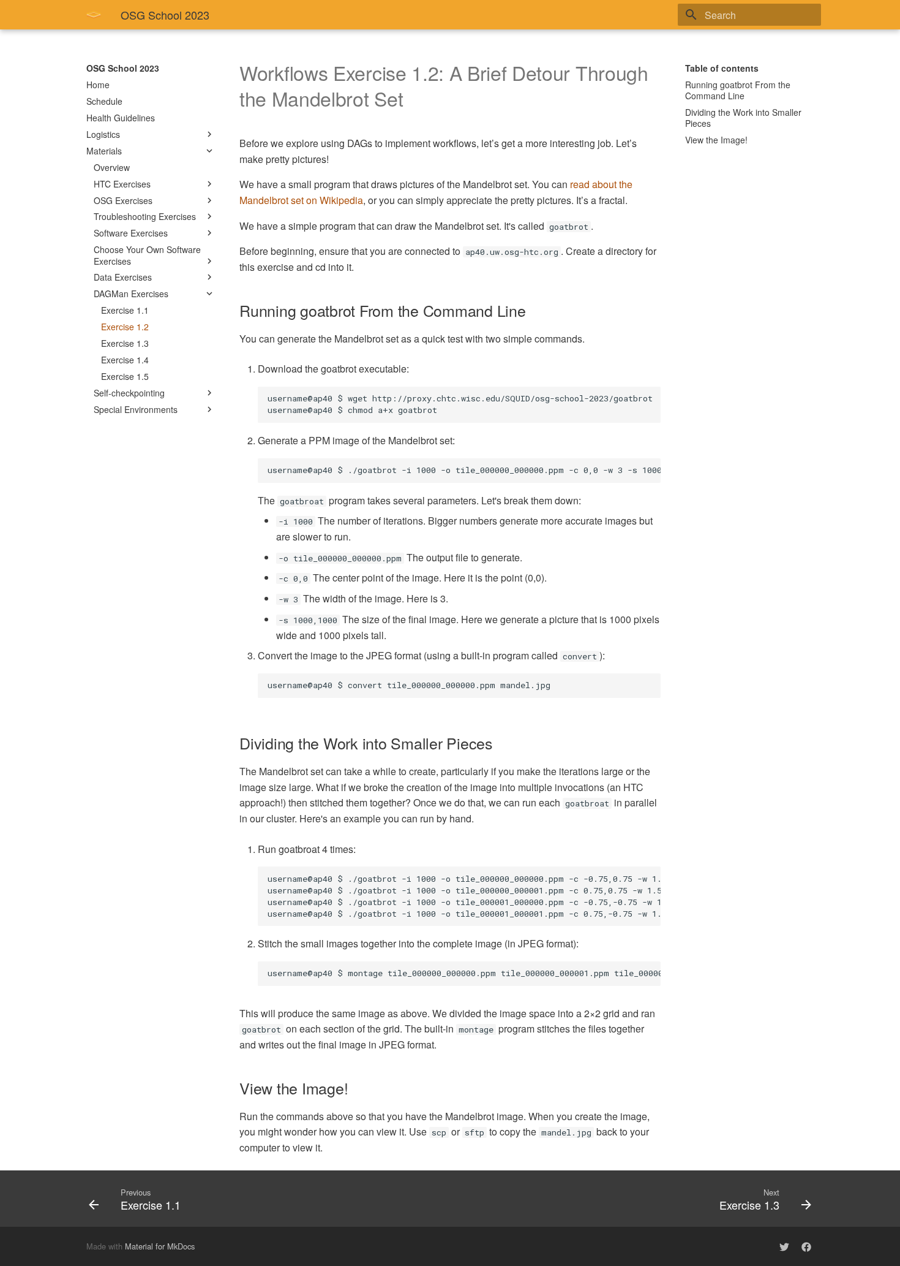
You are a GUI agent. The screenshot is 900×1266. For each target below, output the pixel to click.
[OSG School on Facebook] (806, 1246)
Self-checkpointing (129, 392)
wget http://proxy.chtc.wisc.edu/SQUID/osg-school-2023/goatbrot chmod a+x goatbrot (460, 404)
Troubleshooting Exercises (145, 216)
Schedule (104, 101)
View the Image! (716, 139)
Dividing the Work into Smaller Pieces (743, 118)
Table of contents (722, 68)
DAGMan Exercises (131, 293)
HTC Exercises (122, 183)
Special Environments (136, 409)
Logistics (103, 134)
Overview (112, 167)
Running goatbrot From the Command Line (737, 90)
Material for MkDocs (160, 1246)
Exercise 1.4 (125, 359)
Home (98, 84)
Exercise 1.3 (125, 343)
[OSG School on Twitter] (784, 1246)
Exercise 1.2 (125, 326)
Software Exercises (131, 232)
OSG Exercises (123, 200)
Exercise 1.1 (125, 310)
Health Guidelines (120, 117)
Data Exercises (123, 276)
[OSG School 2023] (93, 14)
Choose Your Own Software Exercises (147, 255)
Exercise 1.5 (125, 376)
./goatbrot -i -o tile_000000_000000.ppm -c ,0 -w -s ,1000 (464, 470)
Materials (104, 150)
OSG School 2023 (122, 68)
